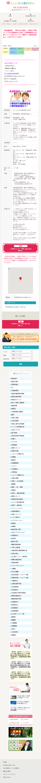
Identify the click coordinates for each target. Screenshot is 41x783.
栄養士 (13, 439)
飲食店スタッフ (16, 399)
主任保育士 (15, 632)
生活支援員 (15, 420)
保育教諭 (14, 472)
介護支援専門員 (16, 583)
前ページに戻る (20, 316)
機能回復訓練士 (16, 544)
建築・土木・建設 (17, 487)
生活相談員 (15, 587)
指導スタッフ (15, 448)
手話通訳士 (15, 469)
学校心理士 (15, 553)
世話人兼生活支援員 (17, 424)
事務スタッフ (15, 496)
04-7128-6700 (20, 7)
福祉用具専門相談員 (17, 436)
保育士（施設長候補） (18, 493)
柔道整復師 (15, 611)
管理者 (13, 490)
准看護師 (14, 626)
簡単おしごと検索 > (12, 24)
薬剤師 (13, 523)
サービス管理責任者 (17, 427)
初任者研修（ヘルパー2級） (20, 574)
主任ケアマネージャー (18, 532)
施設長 (13, 460)
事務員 (13, 635)
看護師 (13, 484)
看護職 (13, 620)
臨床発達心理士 (16, 529)
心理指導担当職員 (17, 411)
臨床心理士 (15, 541)
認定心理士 (15, 381)
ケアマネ (14, 442)
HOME (4, 24)
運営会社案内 (7, 771)
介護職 (13, 568)
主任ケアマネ (15, 430)
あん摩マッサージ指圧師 (19, 556)
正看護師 (14, 623)
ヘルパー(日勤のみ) (17, 454)
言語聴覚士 (15, 608)
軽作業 (13, 538)
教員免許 (14, 378)
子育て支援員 (15, 547)
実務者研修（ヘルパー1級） (20, 577)
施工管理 (14, 433)
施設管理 (14, 405)
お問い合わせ (7, 777)
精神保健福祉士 (16, 596)
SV (12, 387)
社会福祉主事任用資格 (18, 593)
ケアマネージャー (17, 520)
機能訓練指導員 (16, 599)
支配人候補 (15, 417)
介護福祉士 (15, 580)
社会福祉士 (15, 590)
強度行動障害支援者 (17, 393)
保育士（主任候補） (17, 481)
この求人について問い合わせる (20, 248)
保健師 (13, 526)
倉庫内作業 (15, 451)
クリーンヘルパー (17, 508)
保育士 (13, 629)
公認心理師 (15, 478)
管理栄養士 (15, 384)
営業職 (13, 457)
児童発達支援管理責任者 (19, 550)
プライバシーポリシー (9, 774)
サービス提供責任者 (17, 502)
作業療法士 (15, 602)
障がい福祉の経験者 (17, 402)
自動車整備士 (15, 511)
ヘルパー (14, 466)
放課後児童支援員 (17, 499)
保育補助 (14, 445)
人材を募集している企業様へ (11, 768)
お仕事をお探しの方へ (9, 765)
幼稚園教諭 (15, 463)
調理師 (13, 617)
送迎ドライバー (16, 514)
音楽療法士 (15, 535)
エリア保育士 (15, 517)
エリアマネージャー (17, 565)
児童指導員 (15, 390)
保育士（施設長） (17, 505)
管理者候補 (15, 562)
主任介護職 (15, 571)
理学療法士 (15, 605)
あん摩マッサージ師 (17, 614)
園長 (12, 414)
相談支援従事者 (16, 396)
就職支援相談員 (16, 559)
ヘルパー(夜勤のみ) (17, 475)
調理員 (13, 408)
